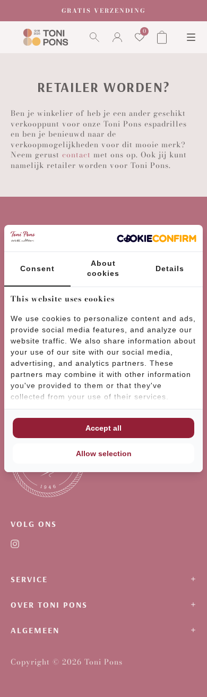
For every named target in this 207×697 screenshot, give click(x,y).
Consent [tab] (37, 268)
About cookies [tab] (103, 268)
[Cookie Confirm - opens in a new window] (156, 238)
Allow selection (104, 453)
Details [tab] (170, 268)
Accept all (103, 428)
